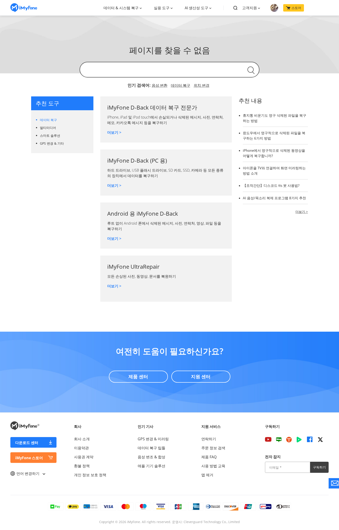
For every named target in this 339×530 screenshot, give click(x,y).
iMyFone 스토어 (29, 457)
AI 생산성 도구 (196, 7)
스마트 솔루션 (50, 135)
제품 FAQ (209, 456)
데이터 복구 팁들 (151, 447)
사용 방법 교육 (213, 465)
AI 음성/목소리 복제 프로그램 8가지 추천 (274, 198)
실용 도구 (162, 7)
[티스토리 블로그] (289, 439)
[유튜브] (268, 439)
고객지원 (249, 7)
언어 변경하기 (28, 473)
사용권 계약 (83, 456)
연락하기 (208, 438)
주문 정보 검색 (213, 447)
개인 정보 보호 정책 (90, 474)
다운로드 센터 (26, 442)
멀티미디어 (48, 127)
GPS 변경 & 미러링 (153, 438)
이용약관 (81, 447)
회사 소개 (82, 438)
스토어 (296, 8)
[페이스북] (309, 439)
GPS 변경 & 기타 (52, 143)
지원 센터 (201, 376)
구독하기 (319, 467)
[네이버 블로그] (279, 439)
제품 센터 (138, 376)
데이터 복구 (180, 85)
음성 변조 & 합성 (151, 456)
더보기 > (114, 132)
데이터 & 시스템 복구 (121, 7)
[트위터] (320, 439)
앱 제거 (207, 474)
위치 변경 (201, 85)
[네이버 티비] (299, 439)
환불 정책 (82, 465)
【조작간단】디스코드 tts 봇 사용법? (271, 185)
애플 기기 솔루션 (151, 465)
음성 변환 (159, 85)
